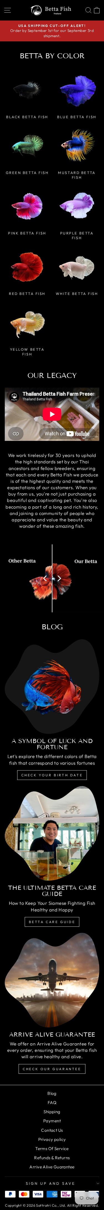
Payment (52, 1120)
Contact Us (52, 1130)
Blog (52, 1093)
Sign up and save (50, 1183)
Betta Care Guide (52, 922)
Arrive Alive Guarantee (51, 1166)
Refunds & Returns (52, 1157)
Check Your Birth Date (52, 775)
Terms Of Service (52, 1148)
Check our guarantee (52, 1069)
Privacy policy (52, 1139)
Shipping (52, 1111)
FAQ (52, 1102)
